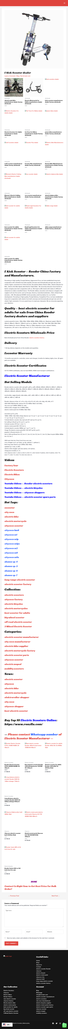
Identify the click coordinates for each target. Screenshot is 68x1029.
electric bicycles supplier (43, 1003)
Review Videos (8, 997)
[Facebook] (53, 1023)
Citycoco (9, 479)
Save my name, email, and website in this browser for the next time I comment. (31, 938)
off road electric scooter (18, 622)
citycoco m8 (11, 552)
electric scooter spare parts (44, 1007)
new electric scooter (10, 999)
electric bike (12, 516)
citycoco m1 (11, 534)
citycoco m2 (11, 548)
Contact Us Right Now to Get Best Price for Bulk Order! (30, 887)
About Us (39, 965)
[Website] (54, 932)
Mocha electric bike (9, 1003)
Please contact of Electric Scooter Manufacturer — (33, 736)
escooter (10, 507)
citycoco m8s (12, 557)
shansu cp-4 (11, 561)
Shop (37, 962)
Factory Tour (11, 465)
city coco (9, 512)
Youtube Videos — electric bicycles (24, 488)
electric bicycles (14, 604)
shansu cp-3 (11, 566)
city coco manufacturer (17, 641)
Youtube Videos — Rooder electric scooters (28, 483)
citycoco (9, 683)
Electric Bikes (12, 474)
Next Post (56, 896)
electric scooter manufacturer (22, 637)
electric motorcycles (16, 608)
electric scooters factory (36, 338)
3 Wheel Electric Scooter (18, 626)
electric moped (13, 664)
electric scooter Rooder (43, 969)
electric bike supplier (16, 646)
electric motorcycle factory (20, 650)
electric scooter (14, 679)
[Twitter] (56, 1023)
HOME (34, 881)
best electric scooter (16, 710)
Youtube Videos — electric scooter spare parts (30, 497)
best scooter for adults (17, 612)
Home (38, 960)
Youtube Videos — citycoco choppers (25, 492)
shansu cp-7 (11, 575)
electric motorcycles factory (44, 1005)
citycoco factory (14, 599)
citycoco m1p (12, 539)
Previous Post (13, 896)
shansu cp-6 (11, 570)
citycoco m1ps (12, 543)
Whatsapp (39, 992)
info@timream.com (42, 994)
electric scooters (14, 595)
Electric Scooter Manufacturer (27, 376)
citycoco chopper (14, 706)
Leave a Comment (10, 76)
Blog (18, 76)
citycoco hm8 (12, 530)
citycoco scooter (14, 525)
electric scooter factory (18, 584)
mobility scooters (14, 668)
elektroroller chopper (17, 697)
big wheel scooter (14, 617)
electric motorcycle (15, 521)
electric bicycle (40, 973)
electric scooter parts (17, 655)
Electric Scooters (14, 470)
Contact (38, 967)
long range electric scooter (20, 579)
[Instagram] (60, 1023)
